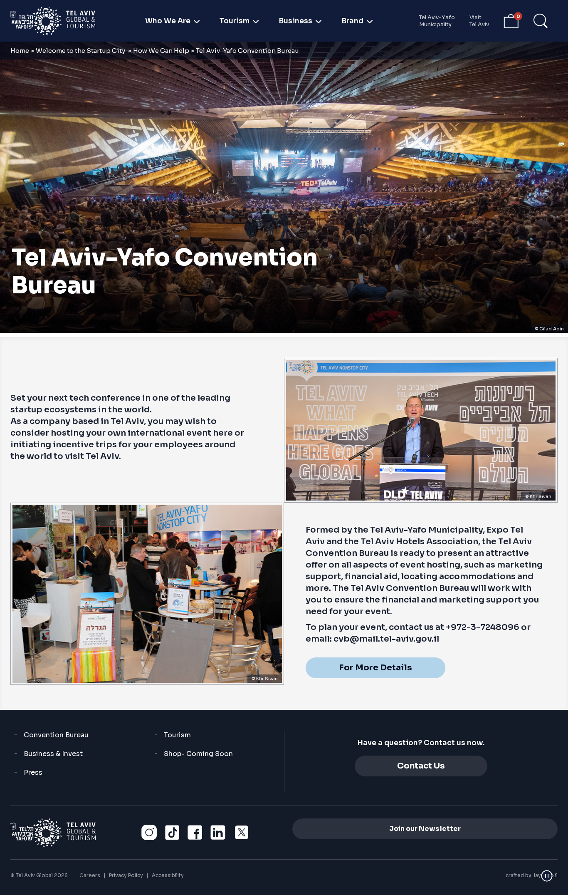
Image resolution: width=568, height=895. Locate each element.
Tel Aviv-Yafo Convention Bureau (165, 272)
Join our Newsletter (425, 828)
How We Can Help (161, 51)
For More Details (375, 667)
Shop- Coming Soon (198, 753)
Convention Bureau (56, 735)
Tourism (234, 21)
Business (295, 21)
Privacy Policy (126, 875)
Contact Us (421, 766)
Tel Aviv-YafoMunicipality (437, 21)
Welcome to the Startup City (81, 51)
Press (33, 772)
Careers (89, 875)
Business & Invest (53, 753)
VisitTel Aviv (479, 21)
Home (19, 51)
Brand (352, 21)
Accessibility (168, 875)
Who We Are (167, 21)
